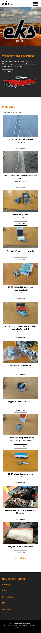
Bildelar (7, 72)
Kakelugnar (7, 584)
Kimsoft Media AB (26, 630)
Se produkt (20, 148)
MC (3, 603)
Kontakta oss (7, 609)
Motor (4, 590)
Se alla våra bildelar (19, 558)
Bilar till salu (7, 596)
